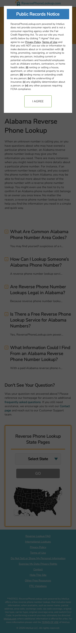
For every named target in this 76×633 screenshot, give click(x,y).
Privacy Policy (33, 42)
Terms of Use (49, 42)
